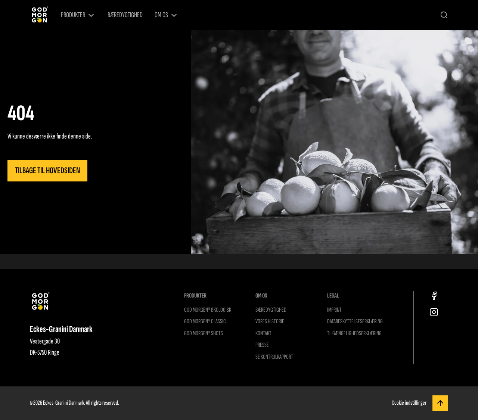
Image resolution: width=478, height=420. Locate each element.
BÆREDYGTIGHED (125, 14)
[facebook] (433, 295)
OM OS (161, 14)
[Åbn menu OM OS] (174, 15)
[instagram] (433, 312)
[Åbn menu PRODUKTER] (91, 15)
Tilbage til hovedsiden (47, 170)
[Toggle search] (444, 15)
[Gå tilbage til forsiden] (39, 15)
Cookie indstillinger (409, 403)
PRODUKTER (73, 14)
